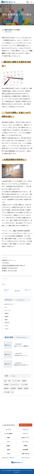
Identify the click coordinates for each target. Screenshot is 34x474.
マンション (8, 310)
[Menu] (31, 2)
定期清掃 (24, 380)
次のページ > (28, 290)
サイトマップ (25, 457)
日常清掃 (6, 384)
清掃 (9, 380)
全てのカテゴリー (10, 304)
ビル (6, 307)
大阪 (5, 380)
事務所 (6, 316)
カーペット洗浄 (16, 380)
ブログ (6, 329)
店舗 (6, 319)
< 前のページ (6, 290)
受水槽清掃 (13, 388)
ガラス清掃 (6, 392)
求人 (13, 392)
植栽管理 (20, 388)
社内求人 (7, 322)
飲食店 (6, 313)
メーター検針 (24, 384)
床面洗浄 (26, 388)
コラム (3, 284)
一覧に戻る (17, 291)
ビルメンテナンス (14, 384)
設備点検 (6, 388)
